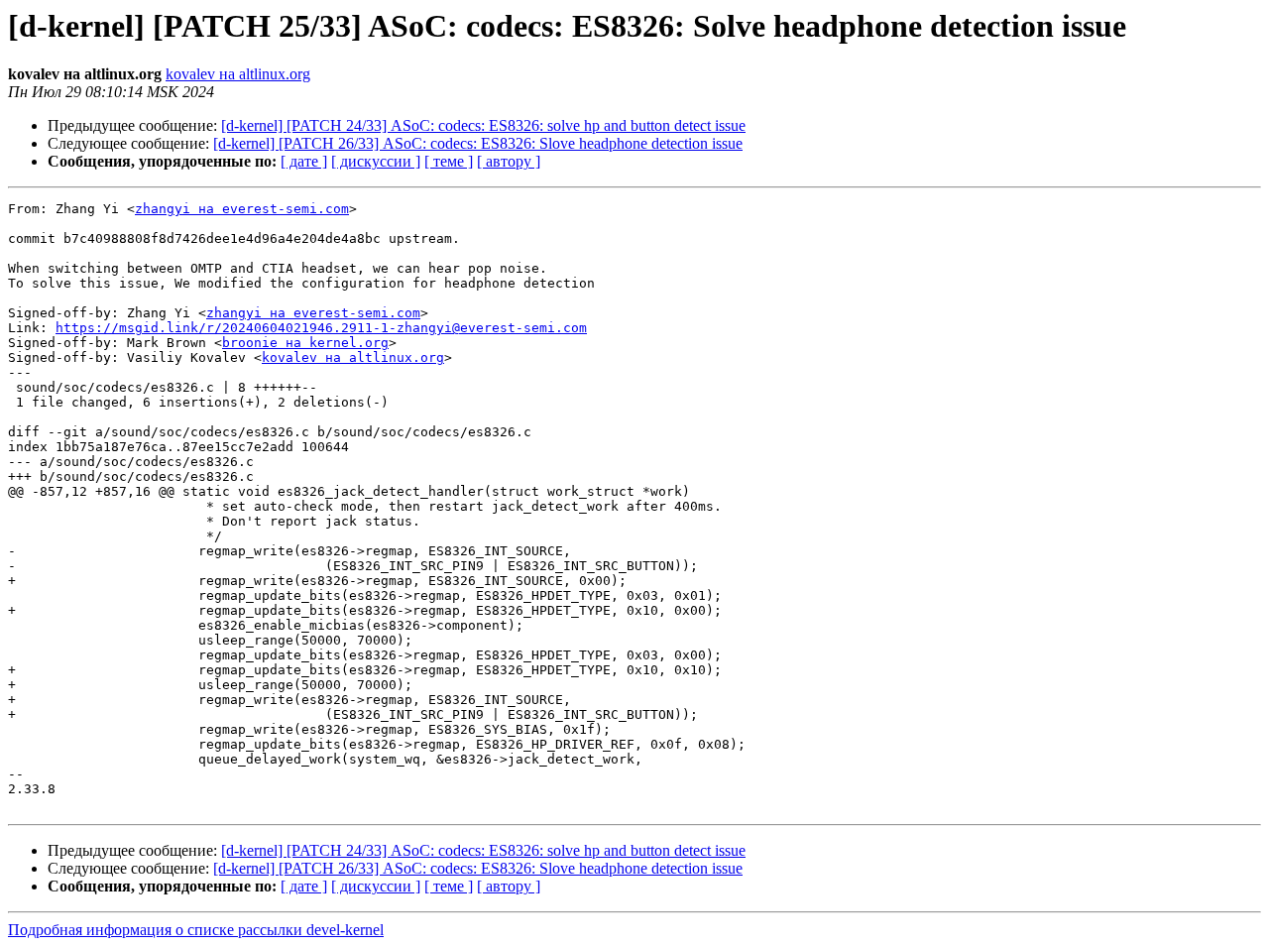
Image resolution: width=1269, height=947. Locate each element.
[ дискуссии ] (375, 161)
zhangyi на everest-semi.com (242, 208)
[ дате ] (304, 161)
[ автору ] (508, 161)
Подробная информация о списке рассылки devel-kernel (196, 929)
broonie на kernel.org (305, 342)
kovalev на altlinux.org (238, 73)
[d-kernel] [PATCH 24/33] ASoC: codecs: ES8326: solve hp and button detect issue (483, 125)
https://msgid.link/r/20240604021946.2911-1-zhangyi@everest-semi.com (321, 327)
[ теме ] (448, 161)
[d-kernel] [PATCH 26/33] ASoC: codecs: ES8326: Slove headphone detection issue (478, 143)
